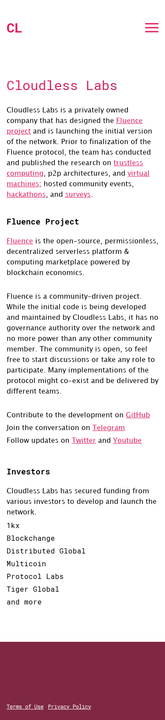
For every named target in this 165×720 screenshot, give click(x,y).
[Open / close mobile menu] (151, 27)
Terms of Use (25, 706)
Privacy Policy (69, 706)
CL (14, 27)
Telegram (108, 428)
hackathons (26, 195)
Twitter (84, 441)
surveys (78, 195)
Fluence (20, 241)
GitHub (138, 415)
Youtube (127, 441)
